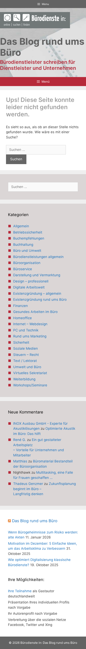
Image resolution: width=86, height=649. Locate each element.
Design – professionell (30, 281)
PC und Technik (25, 330)
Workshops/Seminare (30, 385)
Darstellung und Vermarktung (36, 275)
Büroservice (22, 269)
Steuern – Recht (26, 355)
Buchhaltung (23, 245)
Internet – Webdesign (30, 324)
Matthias (20, 461)
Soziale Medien (25, 348)
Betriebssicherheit (27, 232)
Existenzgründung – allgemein (37, 293)
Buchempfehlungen (28, 238)
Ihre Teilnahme (20, 591)
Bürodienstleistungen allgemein (38, 257)
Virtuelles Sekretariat (30, 373)
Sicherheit (21, 342)
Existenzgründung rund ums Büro (40, 300)
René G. (19, 440)
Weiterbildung (24, 379)
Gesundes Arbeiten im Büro (35, 312)
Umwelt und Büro (27, 367)
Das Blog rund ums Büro (34, 520)
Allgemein (21, 226)
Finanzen (20, 306)
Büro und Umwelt (27, 251)
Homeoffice (22, 318)
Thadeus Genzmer (28, 484)
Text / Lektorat (25, 361)
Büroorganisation (26, 263)
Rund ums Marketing (29, 336)
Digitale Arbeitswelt (29, 287)
